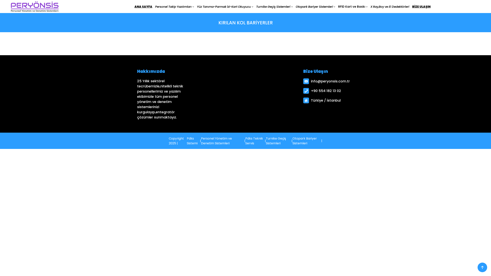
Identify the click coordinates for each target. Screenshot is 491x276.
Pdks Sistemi (192, 140)
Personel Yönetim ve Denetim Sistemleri (216, 140)
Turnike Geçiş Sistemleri (276, 140)
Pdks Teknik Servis (254, 140)
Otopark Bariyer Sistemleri (304, 140)
